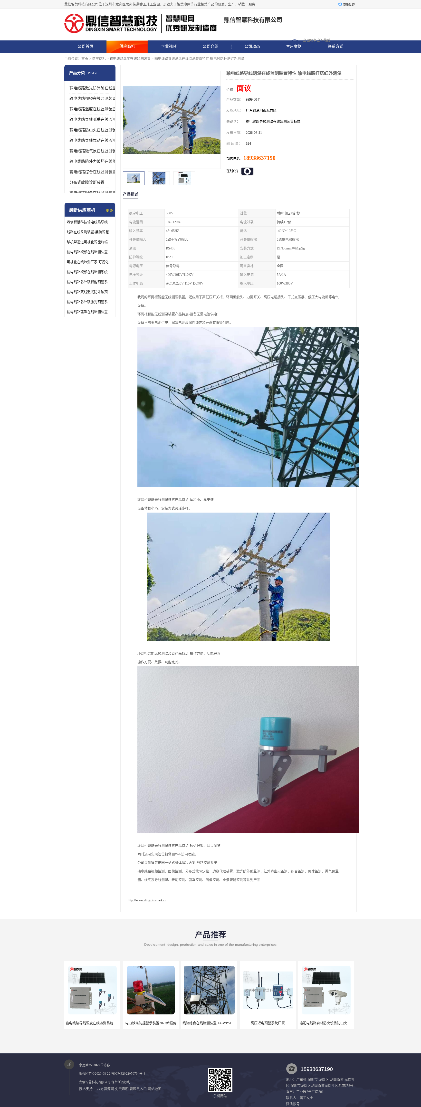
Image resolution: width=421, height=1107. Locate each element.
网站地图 (154, 1089)
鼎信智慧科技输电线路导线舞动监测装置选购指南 (90, 222)
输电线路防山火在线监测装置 (94, 130)
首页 (84, 58)
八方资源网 (105, 1089)
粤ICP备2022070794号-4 (128, 1073)
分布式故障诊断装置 (87, 182)
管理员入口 (138, 1089)
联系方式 (335, 46)
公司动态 (252, 46)
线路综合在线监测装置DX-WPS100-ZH (153, 1023)
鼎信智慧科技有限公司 (95, 1082)
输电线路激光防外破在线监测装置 (98, 88)
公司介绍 (210, 46)
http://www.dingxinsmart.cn (147, 900)
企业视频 (169, 46)
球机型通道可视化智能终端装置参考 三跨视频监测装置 (90, 242)
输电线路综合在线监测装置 (92, 172)
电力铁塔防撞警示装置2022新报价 (92, 1023)
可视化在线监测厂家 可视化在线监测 (90, 262)
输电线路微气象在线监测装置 (94, 151)
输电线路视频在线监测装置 (92, 98)
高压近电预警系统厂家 (209, 1023)
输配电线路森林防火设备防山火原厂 (268, 1023)
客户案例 (294, 46)
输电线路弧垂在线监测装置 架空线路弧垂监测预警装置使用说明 (90, 312)
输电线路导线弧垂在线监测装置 (96, 119)
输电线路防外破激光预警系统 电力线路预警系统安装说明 (90, 302)
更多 (109, 210)
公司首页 (85, 46)
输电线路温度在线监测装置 (130, 58)
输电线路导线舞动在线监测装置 (96, 140)
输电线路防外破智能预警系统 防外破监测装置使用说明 (90, 282)
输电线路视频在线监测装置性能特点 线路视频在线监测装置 (90, 252)
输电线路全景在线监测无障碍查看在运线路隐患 (335, 1023)
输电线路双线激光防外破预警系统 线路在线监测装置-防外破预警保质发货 (90, 292)
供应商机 (127, 46)
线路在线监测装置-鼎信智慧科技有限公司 (90, 232)
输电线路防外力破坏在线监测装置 (98, 161)
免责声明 (122, 1089)
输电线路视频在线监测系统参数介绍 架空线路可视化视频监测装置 (90, 272)
